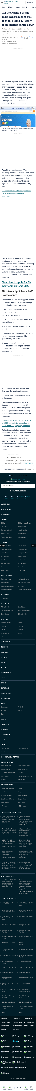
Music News (5, 590)
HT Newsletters (29, 1030)
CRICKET (4, 527)
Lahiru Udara (22, 545)
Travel (20, 641)
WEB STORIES (5, 650)
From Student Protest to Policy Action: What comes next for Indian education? (9, 839)
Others (3, 722)
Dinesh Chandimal (6, 545)
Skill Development (9, 469)
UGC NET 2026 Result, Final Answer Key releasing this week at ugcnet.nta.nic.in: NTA (9, 851)
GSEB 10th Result (24, 991)
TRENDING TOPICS (7, 793)
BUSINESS (4, 660)
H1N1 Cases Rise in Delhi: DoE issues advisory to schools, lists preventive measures (8, 828)
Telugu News (5, 810)
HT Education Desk (10, 41)
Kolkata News (5, 568)
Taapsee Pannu (5, 777)
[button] (2, 2)
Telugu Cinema (22, 803)
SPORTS (3, 711)
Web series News (6, 598)
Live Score (4, 534)
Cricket (17, 7)
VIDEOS (3, 670)
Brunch (20, 631)
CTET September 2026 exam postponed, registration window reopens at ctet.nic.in (8, 862)
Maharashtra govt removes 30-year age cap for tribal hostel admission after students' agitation (26, 873)
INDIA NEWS (5, 522)
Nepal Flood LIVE (23, 788)
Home (3, 7)
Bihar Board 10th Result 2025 (7, 911)
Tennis (20, 718)
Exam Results (5, 622)
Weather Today (17, 1030)
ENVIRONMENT (6, 681)
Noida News (22, 571)
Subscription (5, 1034)
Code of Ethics (29, 1034)
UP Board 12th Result (9, 963)
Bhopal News (22, 554)
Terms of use (28, 1027)
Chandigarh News (6, 557)
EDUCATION (5, 611)
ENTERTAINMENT (7, 583)
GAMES (3, 753)
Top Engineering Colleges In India (24, 998)
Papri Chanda (13, 43)
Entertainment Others (24, 598)
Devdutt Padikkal (6, 538)
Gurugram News (23, 561)
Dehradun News (23, 557)
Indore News (5, 564)
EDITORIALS (5, 696)
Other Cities (21, 578)
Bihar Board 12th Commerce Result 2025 (7, 926)
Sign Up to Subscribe (18, 499)
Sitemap (3, 1037)
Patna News (4, 575)
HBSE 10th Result (24, 980)
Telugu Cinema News (7, 594)
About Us (4, 1027)
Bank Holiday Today (24, 774)
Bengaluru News (6, 554)
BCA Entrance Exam (25, 1010)
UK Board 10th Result (26, 976)
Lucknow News (23, 568)
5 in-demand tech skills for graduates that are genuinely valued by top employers (16, 193)
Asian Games (5, 784)
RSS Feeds (16, 1037)
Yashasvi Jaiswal (6, 541)
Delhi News (4, 561)
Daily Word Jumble (7, 760)
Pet (2, 645)
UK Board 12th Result (9, 976)
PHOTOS (4, 665)
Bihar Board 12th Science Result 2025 (8, 919)
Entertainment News (7, 807)
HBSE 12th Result (7, 980)
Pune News (21, 575)
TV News (21, 594)
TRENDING (4, 655)
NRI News (4, 814)
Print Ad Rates (17, 1034)
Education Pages (8, 907)
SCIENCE (4, 686)
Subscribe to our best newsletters (18, 489)
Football (20, 715)
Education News (20, 469)
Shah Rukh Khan (23, 777)
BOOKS (3, 727)
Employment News (24, 618)
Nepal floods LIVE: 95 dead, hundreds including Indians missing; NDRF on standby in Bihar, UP (9, 891)
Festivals (20, 634)
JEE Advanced (23, 1021)
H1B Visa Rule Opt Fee (25, 784)
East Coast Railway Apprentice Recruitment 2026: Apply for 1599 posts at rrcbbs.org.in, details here (25, 828)
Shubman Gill (22, 534)
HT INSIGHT (5, 732)
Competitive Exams (7, 618)
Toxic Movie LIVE (6, 774)
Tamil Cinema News (24, 590)
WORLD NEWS (6, 517)
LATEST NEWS (5, 512)
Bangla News (22, 807)
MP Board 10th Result (26, 924)
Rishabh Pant (22, 541)
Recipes (20, 638)
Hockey (3, 718)
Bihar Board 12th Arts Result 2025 (25, 919)
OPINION (4, 691)
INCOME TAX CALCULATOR (10, 765)
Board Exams (22, 615)
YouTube (3, 788)
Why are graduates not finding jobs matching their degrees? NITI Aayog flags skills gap (25, 840)
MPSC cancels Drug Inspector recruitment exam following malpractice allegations (25, 862)
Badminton (4, 715)
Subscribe (30, 2)
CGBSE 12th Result (25, 969)
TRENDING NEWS (7, 770)
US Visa (20, 781)
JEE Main (5, 1021)
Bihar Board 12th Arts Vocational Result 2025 (25, 911)
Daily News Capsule (8, 494)
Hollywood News (23, 587)
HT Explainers (22, 814)
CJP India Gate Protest (8, 781)
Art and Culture (5, 631)
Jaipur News (22, 564)
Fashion (3, 634)
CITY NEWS (4, 550)
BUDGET (4, 675)
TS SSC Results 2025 (26, 944)
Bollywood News (6, 587)
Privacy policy (5, 1030)
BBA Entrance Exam (8, 1010)
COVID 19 (4, 748)
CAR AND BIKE (6, 701)
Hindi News (21, 810)
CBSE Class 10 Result (26, 985)
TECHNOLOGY (5, 706)
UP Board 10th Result (26, 957)
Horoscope (4, 606)
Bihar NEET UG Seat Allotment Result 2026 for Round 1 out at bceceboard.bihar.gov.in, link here (9, 873)
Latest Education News (11, 821)
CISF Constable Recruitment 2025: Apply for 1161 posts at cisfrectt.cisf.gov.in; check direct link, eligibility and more (18, 423)
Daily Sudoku (5, 756)
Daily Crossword (23, 756)
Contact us (16, 1027)
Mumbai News (5, 571)
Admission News (6, 615)
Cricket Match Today (24, 531)
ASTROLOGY (5, 603)
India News (25, 7)
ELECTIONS (4, 737)
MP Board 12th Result (9, 932)
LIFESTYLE (4, 627)
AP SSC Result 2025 (8, 951)
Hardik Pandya (22, 538)
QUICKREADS (5, 742)
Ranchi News (5, 578)
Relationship (5, 641)
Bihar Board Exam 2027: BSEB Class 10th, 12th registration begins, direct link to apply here (26, 851)
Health (3, 638)
